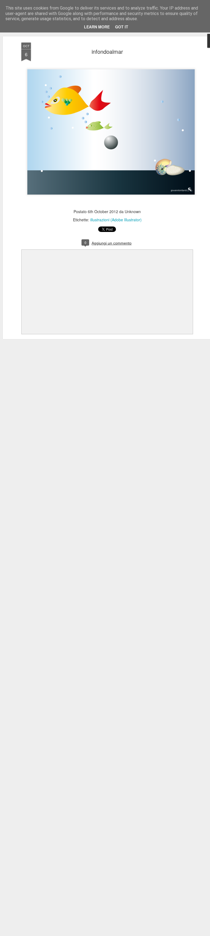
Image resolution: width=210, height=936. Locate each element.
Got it (121, 26)
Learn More (97, 26)
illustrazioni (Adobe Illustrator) (116, 219)
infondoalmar (107, 51)
